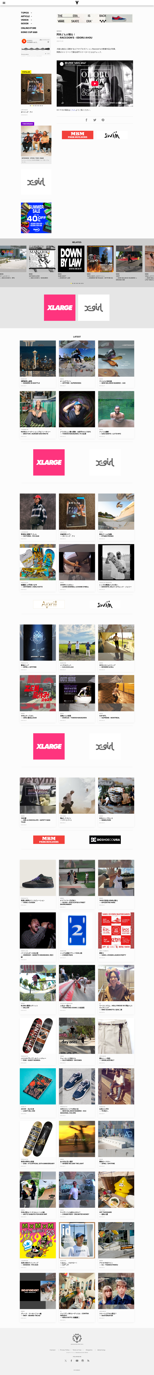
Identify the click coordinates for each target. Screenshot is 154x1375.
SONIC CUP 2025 (29, 32)
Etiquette (89, 1350)
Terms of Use (77, 1350)
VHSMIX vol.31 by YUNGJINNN (34, 56)
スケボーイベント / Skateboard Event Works (77, 1352)
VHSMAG (23, 56)
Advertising (101, 1350)
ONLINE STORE (28, 28)
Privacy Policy (65, 1350)
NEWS (59, 31)
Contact (53, 1350)
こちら (73, 110)
